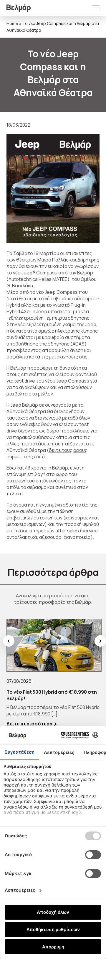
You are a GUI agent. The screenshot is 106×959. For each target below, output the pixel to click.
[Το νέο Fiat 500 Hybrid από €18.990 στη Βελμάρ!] (54, 645)
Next (100, 641)
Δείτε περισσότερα (29, 723)
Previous (8, 641)
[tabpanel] (54, 673)
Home (12, 23)
